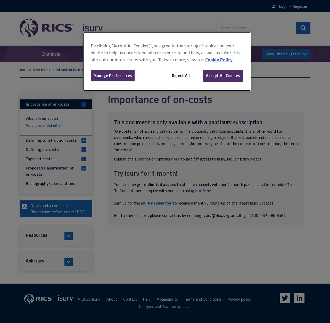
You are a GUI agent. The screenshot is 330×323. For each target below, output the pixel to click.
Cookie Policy (219, 59)
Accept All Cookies (223, 76)
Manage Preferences (113, 76)
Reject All (181, 76)
